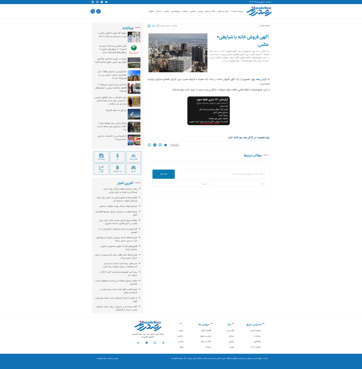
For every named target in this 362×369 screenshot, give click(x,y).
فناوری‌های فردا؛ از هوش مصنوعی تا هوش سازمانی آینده (118, 248)
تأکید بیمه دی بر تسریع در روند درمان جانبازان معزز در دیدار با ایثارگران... (116, 308)
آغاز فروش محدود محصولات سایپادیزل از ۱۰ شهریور (117, 230)
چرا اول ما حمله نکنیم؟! (116, 110)
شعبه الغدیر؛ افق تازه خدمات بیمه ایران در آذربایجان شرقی (118, 291)
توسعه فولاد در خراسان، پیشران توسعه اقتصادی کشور (116, 213)
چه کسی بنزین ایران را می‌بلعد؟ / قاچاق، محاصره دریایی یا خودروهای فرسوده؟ (111, 88)
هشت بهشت (101, 358)
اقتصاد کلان (206, 330)
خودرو (193, 11)
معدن (166, 11)
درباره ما (257, 336)
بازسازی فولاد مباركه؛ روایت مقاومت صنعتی (118, 206)
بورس (200, 11)
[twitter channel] (163, 342)
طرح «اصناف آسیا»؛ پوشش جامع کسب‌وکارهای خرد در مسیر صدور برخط (116, 239)
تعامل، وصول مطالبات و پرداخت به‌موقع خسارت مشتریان (116, 282)
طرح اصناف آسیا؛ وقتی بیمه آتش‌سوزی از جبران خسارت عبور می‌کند (116, 256)
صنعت (185, 11)
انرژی (181, 330)
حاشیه (180, 336)
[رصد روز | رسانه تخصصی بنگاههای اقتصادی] (259, 11)
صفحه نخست (237, 11)
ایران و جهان (223, 11)
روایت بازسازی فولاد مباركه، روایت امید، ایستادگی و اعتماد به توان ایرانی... (120, 190)
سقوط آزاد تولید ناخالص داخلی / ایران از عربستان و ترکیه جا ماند (112, 35)
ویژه (181, 347)
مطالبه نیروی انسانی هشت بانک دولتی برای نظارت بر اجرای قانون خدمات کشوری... (118, 222)
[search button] (92, 11)
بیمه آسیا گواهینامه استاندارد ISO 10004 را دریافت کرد (118, 273)
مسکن (158, 11)
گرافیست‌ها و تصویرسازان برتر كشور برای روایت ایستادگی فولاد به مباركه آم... (116, 199)
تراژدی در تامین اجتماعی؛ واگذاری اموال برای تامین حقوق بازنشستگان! (111, 60)
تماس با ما (256, 347)
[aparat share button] (92, 2)
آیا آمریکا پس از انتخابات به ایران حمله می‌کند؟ (112, 138)
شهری (151, 11)
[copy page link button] (153, 26)
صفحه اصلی (265, 25)
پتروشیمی (175, 11)
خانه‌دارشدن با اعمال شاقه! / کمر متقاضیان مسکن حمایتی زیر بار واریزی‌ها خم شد (112, 75)
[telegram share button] (102, 2)
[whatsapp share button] (149, 145)
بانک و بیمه (210, 11)
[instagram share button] (97, 2)
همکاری (257, 341)
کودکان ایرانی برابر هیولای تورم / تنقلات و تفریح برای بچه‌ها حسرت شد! (112, 126)
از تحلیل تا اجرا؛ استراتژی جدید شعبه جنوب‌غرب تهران (116, 299)
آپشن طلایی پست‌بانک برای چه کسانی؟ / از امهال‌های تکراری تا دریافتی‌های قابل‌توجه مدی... (113, 49)
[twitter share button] (106, 2)
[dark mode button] (98, 11)
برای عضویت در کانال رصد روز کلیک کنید (249, 137)
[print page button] (149, 26)
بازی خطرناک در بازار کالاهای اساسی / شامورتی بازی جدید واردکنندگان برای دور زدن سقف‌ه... (111, 101)
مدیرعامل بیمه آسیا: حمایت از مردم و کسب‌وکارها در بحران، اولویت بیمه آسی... (119, 265)
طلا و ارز (230, 330)
